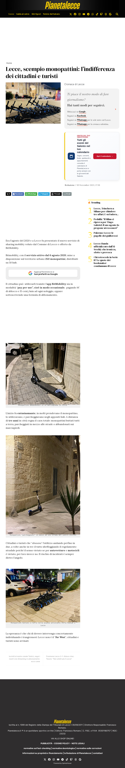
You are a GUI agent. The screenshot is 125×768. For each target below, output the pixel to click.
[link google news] (110, 14)
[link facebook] (75, 14)
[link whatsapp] (92, 14)
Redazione (70, 185)
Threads (57, 194)
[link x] (70, 14)
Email (68, 194)
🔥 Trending (94, 202)
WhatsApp (32, 194)
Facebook (82, 115)
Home (9, 63)
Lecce (11, 14)
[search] (117, 14)
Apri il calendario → (105, 156)
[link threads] (106, 14)
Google (82, 111)
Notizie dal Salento (51, 14)
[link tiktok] (97, 14)
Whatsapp (82, 119)
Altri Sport (36, 14)
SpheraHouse (66, 763)
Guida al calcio (22, 14)
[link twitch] (101, 14)
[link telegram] (88, 14)
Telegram (44, 194)
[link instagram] (79, 14)
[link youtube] (84, 14)
